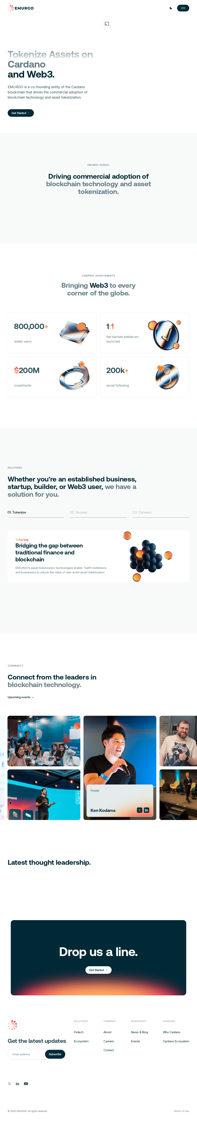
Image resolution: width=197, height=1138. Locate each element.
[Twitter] (108, 810)
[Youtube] (26, 1083)
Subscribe (55, 1054)
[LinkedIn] (115, 810)
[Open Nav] (183, 8)
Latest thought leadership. (49, 862)
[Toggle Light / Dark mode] (170, 8)
